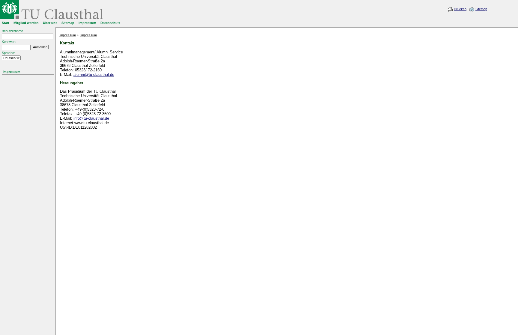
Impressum (11, 71)
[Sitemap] (471, 11)
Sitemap (481, 9)
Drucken (460, 9)
